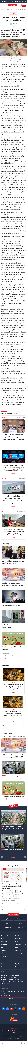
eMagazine (22, 735)
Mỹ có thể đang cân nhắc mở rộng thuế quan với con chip (13, 562)
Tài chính (18, 9)
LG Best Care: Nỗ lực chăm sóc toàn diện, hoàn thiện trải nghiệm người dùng (13, 531)
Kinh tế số (4, 417)
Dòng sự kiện (13, 865)
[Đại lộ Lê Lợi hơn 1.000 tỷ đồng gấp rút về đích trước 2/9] (13, 816)
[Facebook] (3, 1006)
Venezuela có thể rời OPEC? (11, 605)
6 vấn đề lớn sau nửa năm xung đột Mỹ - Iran (12, 626)
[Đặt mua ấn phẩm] (23, 5)
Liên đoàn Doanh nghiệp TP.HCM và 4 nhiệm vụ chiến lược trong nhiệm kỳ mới (13, 468)
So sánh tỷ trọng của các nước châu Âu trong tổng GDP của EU (12, 584)
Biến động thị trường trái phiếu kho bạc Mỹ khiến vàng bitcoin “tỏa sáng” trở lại (13, 687)
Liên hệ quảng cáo (13, 997)
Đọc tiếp (5, 544)
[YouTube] (11, 1006)
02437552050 (6, 993)
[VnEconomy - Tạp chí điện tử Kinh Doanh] (13, 912)
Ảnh (2, 962)
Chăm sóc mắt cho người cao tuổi (12, 776)
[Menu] (2, 1043)
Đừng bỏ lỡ (6, 665)
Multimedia (7, 733)
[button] (11, 725)
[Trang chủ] (2, 9)
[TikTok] (15, 1006)
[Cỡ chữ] (18, 1043)
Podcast (9, 735)
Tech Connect (7, 925)
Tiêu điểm (6, 9)
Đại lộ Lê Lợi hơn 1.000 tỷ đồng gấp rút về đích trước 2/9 (12, 827)
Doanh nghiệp (5, 448)
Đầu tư (12, 9)
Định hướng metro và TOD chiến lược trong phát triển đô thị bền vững (12, 884)
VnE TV (24, 1)
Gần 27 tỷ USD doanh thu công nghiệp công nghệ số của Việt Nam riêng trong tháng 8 (13, 437)
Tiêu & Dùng (14, 1)
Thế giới (13, 682)
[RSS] (23, 1006)
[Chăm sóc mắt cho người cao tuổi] (12, 839)
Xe (20, 1)
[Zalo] (19, 1006)
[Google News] (21, 1043)
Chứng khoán (5, 1)
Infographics (16, 735)
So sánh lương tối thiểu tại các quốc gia (12, 648)
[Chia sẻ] (25, 1043)
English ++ (20, 925)
